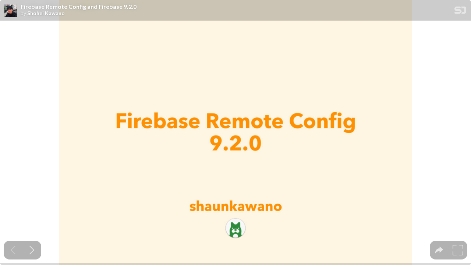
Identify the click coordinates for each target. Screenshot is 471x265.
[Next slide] (32, 250)
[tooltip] (439, 250)
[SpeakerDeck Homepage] (460, 11)
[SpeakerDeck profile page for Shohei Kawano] (10, 11)
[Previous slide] (13, 250)
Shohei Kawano (46, 13)
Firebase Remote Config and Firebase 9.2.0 (79, 7)
